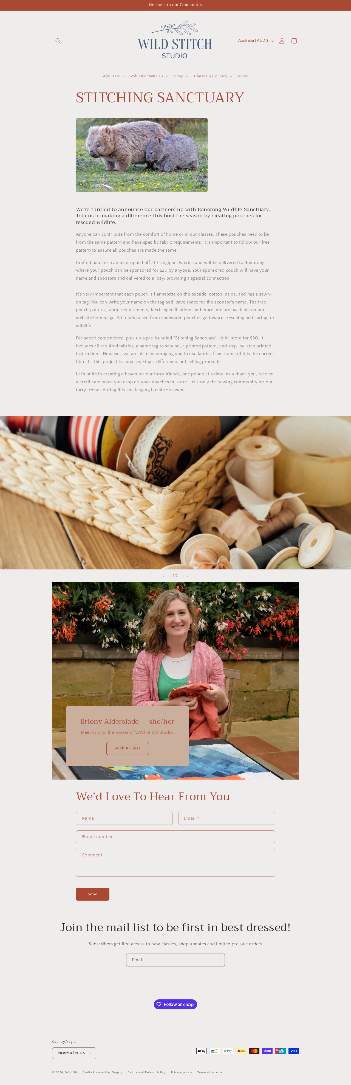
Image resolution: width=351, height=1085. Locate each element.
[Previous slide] (163, 576)
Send (93, 894)
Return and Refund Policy (147, 1072)
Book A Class (128, 748)
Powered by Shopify (108, 1072)
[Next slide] (188, 576)
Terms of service (209, 1072)
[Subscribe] (219, 960)
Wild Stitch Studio (78, 1072)
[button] (58, 41)
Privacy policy (181, 1072)
